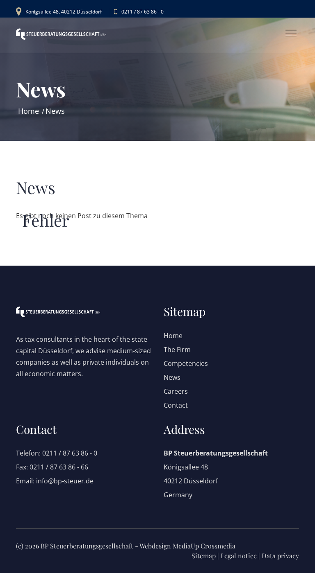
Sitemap (204, 555)
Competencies (186, 363)
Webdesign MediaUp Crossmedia (187, 545)
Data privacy (280, 555)
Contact (176, 405)
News (55, 111)
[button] (287, 29)
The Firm (177, 349)
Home (28, 111)
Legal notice (239, 555)
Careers (176, 391)
